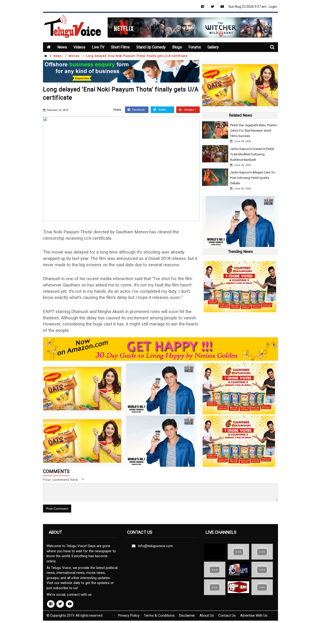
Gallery (213, 47)
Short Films (120, 47)
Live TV (98, 47)
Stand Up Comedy (151, 47)
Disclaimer (187, 615)
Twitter (161, 109)
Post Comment (57, 508)
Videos (79, 47)
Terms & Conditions (159, 615)
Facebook (138, 109)
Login (273, 6)
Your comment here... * (63, 480)
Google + (190, 109)
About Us (207, 615)
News (62, 47)
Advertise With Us (253, 615)
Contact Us (227, 615)
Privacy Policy (128, 615)
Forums (194, 47)
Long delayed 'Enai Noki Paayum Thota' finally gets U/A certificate (137, 56)
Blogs (177, 47)
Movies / (76, 56)
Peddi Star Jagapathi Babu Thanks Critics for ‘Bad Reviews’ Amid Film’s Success (253, 130)
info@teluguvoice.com (154, 546)
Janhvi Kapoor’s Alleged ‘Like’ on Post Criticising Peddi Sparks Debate (252, 178)
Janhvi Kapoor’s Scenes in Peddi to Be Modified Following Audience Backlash (252, 154)
